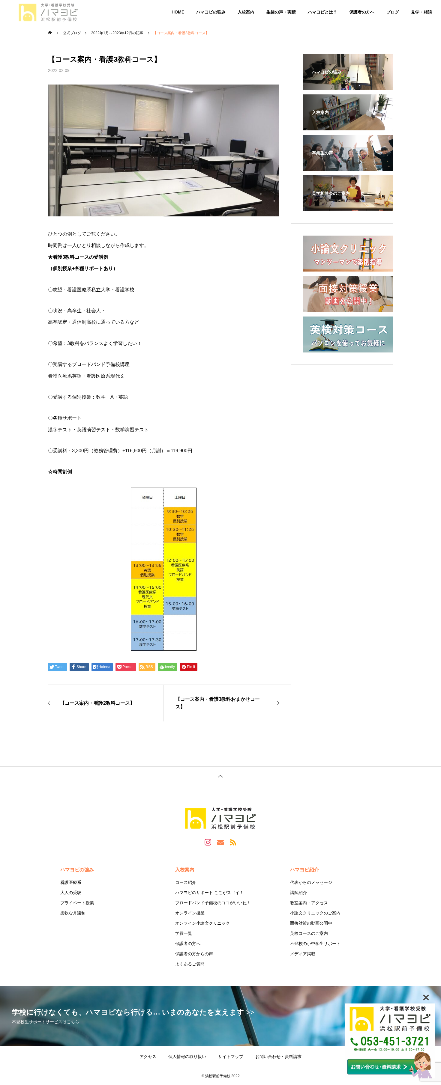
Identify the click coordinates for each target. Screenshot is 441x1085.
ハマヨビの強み (211, 12)
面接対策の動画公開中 (311, 923)
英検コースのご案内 (309, 933)
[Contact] (220, 842)
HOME (178, 12)
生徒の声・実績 (281, 12)
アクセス (148, 1056)
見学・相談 (421, 12)
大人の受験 (70, 892)
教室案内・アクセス (309, 902)
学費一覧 (183, 933)
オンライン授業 (190, 913)
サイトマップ (230, 1056)
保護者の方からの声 (194, 953)
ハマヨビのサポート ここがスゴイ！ (209, 892)
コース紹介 (185, 882)
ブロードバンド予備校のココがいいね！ (213, 902)
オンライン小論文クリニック (202, 923)
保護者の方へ (361, 12)
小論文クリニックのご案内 (315, 913)
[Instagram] (208, 842)
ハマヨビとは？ (322, 12)
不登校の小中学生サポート (315, 943)
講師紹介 (298, 892)
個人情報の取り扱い (187, 1056)
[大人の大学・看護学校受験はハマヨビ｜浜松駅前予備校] (48, 12)
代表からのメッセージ (311, 882)
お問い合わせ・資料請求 (278, 1056)
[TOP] (220, 775)
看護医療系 (70, 882)
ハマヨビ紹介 (304, 869)
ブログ (392, 12)
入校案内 (246, 12)
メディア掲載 (302, 953)
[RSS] (233, 842)
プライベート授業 (77, 902)
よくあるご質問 (190, 964)
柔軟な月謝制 (73, 913)
